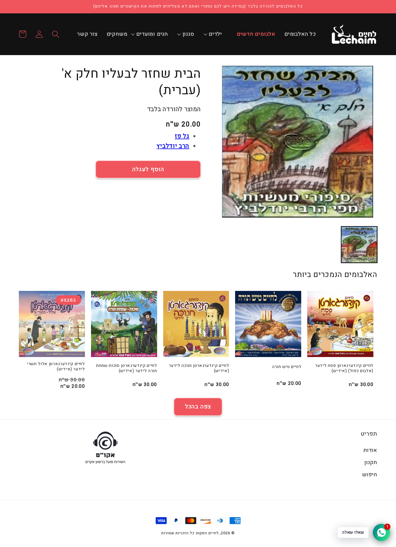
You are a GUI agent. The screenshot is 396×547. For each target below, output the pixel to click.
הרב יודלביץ (173, 146)
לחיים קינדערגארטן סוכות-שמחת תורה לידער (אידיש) (126, 368)
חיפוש (369, 475)
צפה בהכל (198, 407)
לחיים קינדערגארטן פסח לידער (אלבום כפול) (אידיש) (344, 368)
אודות (370, 450)
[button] (218, 34)
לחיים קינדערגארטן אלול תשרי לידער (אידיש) (56, 366)
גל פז (182, 136)
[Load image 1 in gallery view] (359, 244)
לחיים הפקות (207, 533)
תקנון (370, 462)
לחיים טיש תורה (286, 367)
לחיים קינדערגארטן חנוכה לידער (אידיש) (199, 368)
